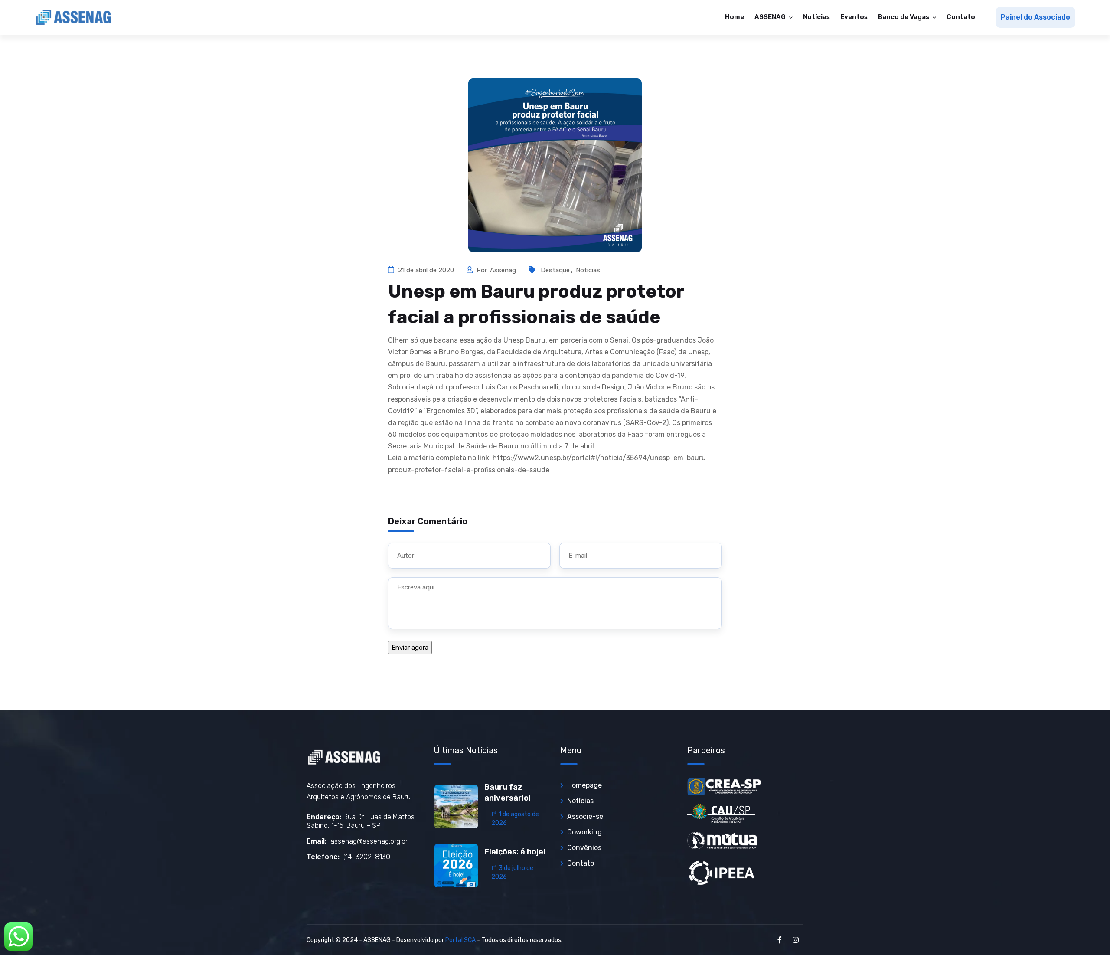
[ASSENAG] (74, 17)
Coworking (584, 832)
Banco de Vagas (904, 17)
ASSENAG (770, 17)
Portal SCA (460, 940)
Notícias (816, 17)
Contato (961, 17)
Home (734, 17)
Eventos (854, 17)
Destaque (555, 270)
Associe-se (585, 816)
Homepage (584, 785)
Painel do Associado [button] (1035, 17)
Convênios (584, 848)
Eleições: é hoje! (514, 852)
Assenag (504, 270)
